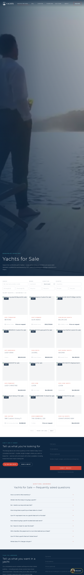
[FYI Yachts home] (8, 3)
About (67, 3)
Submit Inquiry (66, 468)
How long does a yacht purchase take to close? (42, 510)
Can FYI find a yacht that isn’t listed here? (42, 536)
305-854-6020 (11, 464)
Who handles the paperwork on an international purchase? (42, 531)
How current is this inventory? (42, 494)
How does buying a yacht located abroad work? (42, 520)
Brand (31, 281)
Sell (32, 3)
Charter (40, 3)
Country (58, 281)
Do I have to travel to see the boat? (42, 526)
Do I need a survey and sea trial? (42, 505)
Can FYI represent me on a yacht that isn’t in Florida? (42, 515)
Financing (50, 3)
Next (52, 430)
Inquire (77, 3)
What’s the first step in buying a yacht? (42, 500)
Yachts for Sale (22, 3)
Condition (45, 281)
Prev (32, 430)
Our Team (58, 3)
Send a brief (26, 464)
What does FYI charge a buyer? (42, 541)
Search (5, 281)
